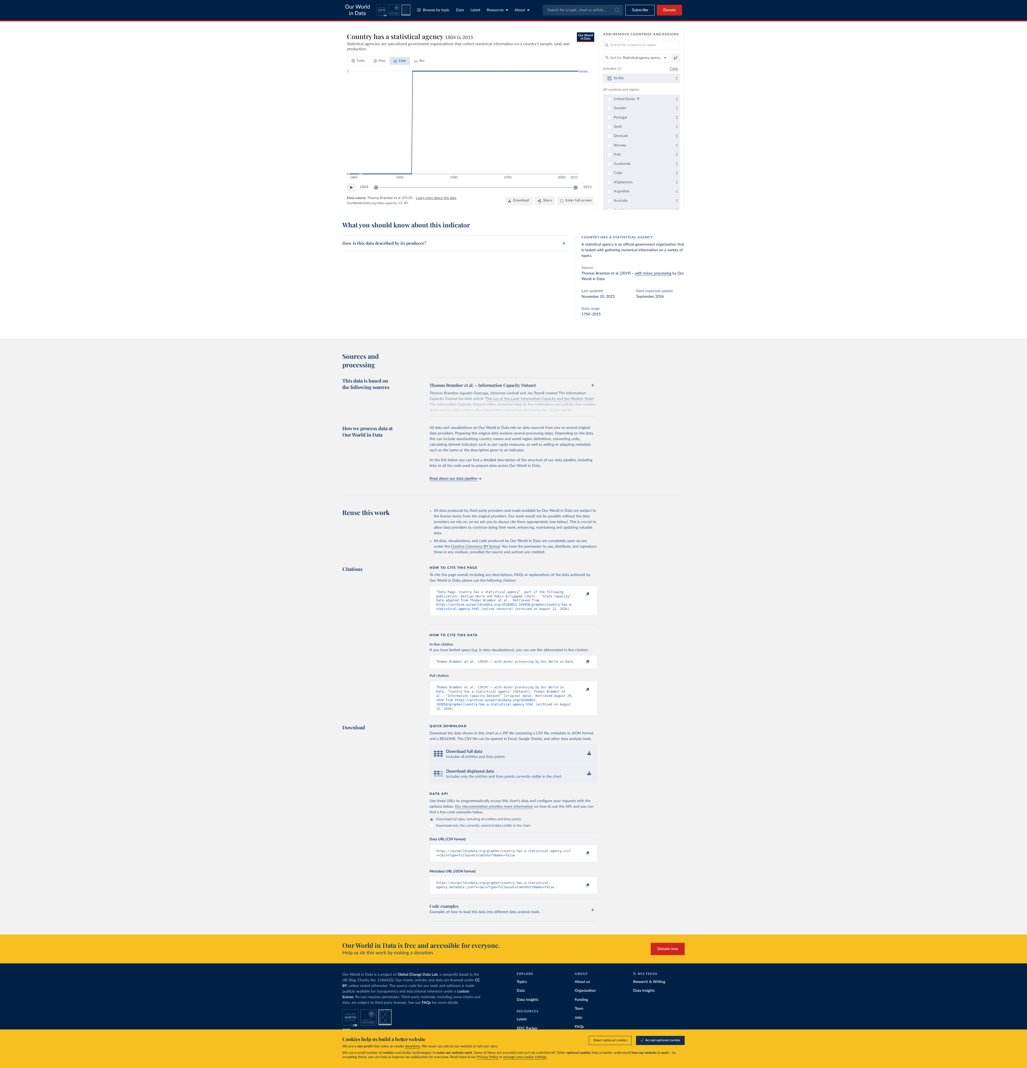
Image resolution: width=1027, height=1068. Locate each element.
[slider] (376, 187)
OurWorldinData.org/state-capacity (372, 203)
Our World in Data (357, 10)
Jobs (578, 1018)
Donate (669, 10)
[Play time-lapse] (351, 187)
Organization (585, 991)
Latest (475, 10)
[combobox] (583, 10)
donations (412, 1046)
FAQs (426, 1003)
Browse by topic (436, 10)
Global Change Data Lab (418, 975)
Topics (522, 982)
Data (460, 10)
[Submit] (616, 10)
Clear (674, 69)
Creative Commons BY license (475, 546)
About (520, 10)
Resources (495, 10)
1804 (364, 187)
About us (582, 982)
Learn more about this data (436, 198)
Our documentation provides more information (494, 806)
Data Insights (527, 1000)
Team (579, 1008)
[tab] (358, 61)
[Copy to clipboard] (582, 594)
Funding (581, 1000)
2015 (587, 187)
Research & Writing (649, 982)
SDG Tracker (527, 1028)
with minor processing (653, 273)
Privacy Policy (487, 1057)
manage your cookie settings (525, 1057)
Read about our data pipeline (453, 478)
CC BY (403, 203)
